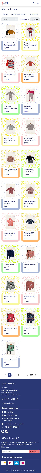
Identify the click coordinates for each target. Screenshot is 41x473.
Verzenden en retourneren (10, 395)
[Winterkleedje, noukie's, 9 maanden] (30, 158)
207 (31, 375)
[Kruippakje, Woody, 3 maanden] (30, 31)
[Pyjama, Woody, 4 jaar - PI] (10, 253)
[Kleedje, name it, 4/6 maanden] (30, 190)
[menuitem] (5, 14)
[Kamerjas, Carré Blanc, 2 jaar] (10, 222)
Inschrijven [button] (34, 452)
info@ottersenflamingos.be (14, 424)
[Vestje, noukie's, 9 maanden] (10, 158)
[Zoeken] (15, 19)
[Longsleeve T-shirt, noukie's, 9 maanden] (10, 127)
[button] (24, 19)
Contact (4, 388)
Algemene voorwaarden (9, 390)
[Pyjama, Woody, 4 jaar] (30, 253)
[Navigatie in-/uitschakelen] (38, 3)
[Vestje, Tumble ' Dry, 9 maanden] (30, 63)
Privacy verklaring (7, 393)
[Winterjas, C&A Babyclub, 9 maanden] (30, 222)
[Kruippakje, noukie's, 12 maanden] (30, 95)
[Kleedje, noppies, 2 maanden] (10, 190)
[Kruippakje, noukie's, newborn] (10, 95)
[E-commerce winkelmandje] (34, 3)
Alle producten (8, 403)
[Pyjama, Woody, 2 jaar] (10, 63)
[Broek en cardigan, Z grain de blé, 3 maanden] (10, 31)
